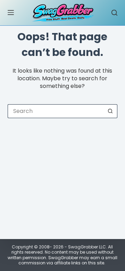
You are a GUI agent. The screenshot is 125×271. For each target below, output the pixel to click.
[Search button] (110, 111)
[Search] (114, 13)
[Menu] (11, 12)
